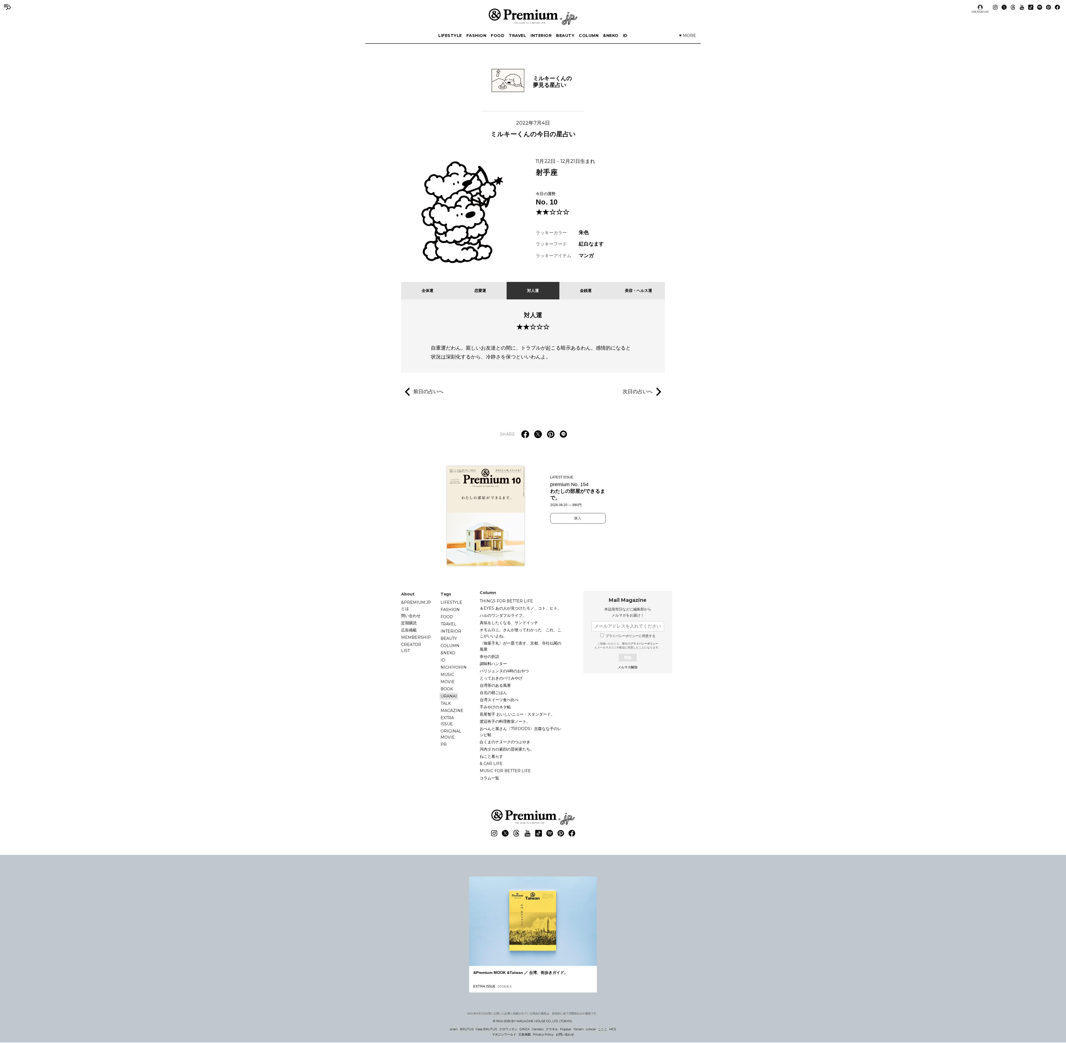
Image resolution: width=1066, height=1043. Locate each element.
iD (625, 35)
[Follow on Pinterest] (1048, 7)
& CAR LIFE (491, 763)
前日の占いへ (428, 391)
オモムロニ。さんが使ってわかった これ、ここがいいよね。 (520, 632)
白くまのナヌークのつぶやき (505, 741)
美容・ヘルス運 (638, 290)
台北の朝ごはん (493, 692)
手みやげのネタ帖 (495, 706)
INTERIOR (541, 35)
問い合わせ (411, 615)
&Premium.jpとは (416, 605)
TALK (446, 703)
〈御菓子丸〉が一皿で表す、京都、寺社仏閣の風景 (520, 646)
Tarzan (578, 1029)
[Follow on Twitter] (1004, 7)
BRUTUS (467, 1029)
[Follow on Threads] (1013, 7)
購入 (578, 518)
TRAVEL (517, 35)
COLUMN (589, 35)
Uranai (449, 696)
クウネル (552, 1029)
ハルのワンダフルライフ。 (503, 615)
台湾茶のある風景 (495, 685)
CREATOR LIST (980, 11)
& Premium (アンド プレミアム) (533, 16)
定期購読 (409, 622)
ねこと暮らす (491, 756)
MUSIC (447, 674)
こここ (602, 1029)
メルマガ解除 (628, 667)
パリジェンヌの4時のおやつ (504, 670)
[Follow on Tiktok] (1030, 7)
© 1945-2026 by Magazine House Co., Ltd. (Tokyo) (532, 1021)
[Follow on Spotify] (1039, 7)
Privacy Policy (543, 1034)
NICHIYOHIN (454, 667)
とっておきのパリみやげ (501, 678)
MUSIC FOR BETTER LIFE (505, 770)
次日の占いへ (638, 391)
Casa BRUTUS (486, 1029)
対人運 (533, 290)
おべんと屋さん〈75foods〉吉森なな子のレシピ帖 (520, 731)
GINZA (525, 1029)
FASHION (476, 35)
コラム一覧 (489, 778)
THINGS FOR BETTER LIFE (506, 600)
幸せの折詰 (489, 656)
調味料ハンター (493, 663)
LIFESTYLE (450, 35)
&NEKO (611, 35)
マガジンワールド (504, 1034)
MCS (612, 1029)
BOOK (447, 688)
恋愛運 (480, 290)
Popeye (565, 1029)
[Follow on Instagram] (995, 7)
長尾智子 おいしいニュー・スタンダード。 (517, 714)
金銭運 (586, 290)
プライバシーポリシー (644, 643)
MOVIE (448, 681)
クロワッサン (508, 1029)
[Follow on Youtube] (1021, 7)
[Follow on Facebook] (1057, 7)
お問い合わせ (565, 1034)
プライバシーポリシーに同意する (630, 636)
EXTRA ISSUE (447, 720)
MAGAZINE (452, 710)
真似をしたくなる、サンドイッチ (509, 622)
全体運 (427, 290)
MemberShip (416, 637)
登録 (627, 657)
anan (454, 1029)
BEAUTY (565, 35)
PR (444, 744)
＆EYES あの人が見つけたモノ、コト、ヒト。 (520, 608)
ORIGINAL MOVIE (451, 734)
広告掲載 (409, 630)
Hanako (538, 1029)
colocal (591, 1029)
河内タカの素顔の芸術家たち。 (507, 749)
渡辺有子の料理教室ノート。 (505, 721)
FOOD (497, 35)
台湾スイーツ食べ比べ (499, 699)
